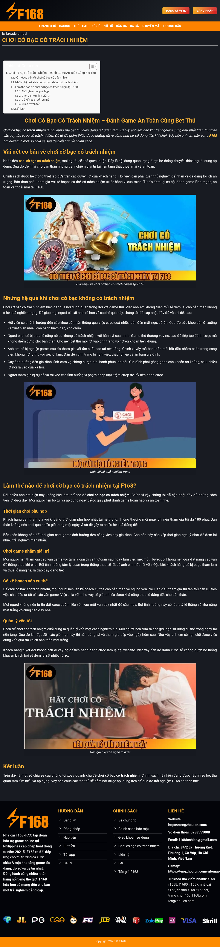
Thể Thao (81, 26)
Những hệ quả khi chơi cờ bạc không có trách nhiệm (46, 82)
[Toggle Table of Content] (91, 66)
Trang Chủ (47, 26)
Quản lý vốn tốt (30, 104)
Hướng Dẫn (172, 26)
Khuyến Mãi (151, 26)
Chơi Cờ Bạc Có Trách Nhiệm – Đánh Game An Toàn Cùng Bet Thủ (52, 73)
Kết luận (20, 108)
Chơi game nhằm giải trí (36, 95)
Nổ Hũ (108, 26)
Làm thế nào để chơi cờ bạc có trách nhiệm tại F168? (47, 87)
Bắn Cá (121, 26)
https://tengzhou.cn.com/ (187, 825)
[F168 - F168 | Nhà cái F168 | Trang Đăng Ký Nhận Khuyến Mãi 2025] (24, 11)
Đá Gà (134, 26)
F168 (213, 135)
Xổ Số (96, 26)
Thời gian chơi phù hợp (35, 91)
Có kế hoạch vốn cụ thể (35, 99)
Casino (64, 26)
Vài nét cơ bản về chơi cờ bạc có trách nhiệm (42, 77)
